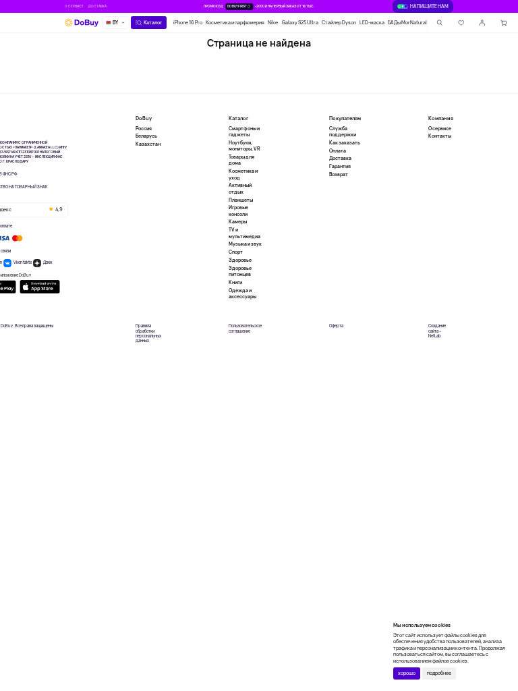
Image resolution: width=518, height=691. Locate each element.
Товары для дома (241, 160)
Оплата (337, 151)
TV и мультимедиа (244, 233)
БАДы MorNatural (407, 23)
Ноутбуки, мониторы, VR (244, 146)
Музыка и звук (245, 244)
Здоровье (240, 260)
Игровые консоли (238, 210)
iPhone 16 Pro (187, 23)
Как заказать (344, 143)
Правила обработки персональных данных (148, 333)
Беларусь (146, 136)
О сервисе (74, 6)
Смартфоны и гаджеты (244, 132)
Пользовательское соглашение (245, 328)
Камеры (238, 222)
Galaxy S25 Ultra (300, 23)
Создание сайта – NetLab (437, 331)
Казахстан (148, 144)
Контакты (439, 136)
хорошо (406, 673)
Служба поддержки (342, 132)
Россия (144, 129)
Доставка (97, 6)
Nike (273, 23)
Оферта (336, 326)
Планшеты (241, 200)
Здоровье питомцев (240, 271)
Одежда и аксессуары (242, 293)
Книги (235, 282)
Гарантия (340, 166)
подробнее (439, 673)
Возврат (338, 174)
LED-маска (371, 23)
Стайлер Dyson (339, 23)
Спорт (236, 252)
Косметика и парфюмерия (235, 23)
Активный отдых (240, 188)
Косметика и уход (243, 174)
